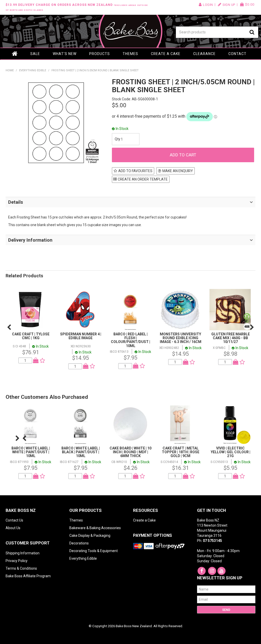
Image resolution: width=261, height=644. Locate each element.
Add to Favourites (135, 171)
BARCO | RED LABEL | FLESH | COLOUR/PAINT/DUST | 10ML (130, 340)
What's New (64, 54)
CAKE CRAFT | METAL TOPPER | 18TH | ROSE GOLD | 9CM (180, 452)
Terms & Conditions (21, 568)
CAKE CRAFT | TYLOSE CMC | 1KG (30, 336)
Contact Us (14, 520)
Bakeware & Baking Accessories (95, 528)
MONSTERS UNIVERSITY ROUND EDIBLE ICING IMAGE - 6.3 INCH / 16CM (180, 338)
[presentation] (9, 327)
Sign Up (229, 5)
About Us (13, 528)
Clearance (204, 54)
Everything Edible (32, 70)
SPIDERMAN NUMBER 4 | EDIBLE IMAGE (80, 336)
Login (208, 5)
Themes (130, 54)
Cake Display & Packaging (89, 535)
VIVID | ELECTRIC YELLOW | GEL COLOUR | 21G (230, 452)
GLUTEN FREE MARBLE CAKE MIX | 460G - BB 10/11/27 (230, 338)
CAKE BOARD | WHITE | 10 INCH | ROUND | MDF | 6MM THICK (130, 452)
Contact (237, 54)
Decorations (79, 543)
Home (14, 53)
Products (99, 54)
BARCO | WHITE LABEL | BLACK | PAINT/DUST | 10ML (80, 452)
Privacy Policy (17, 561)
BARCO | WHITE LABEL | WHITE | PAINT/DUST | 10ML (30, 452)
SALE (35, 54)
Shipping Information (23, 553)
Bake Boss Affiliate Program (28, 576)
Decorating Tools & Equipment (93, 551)
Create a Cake (165, 54)
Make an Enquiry (177, 171)
